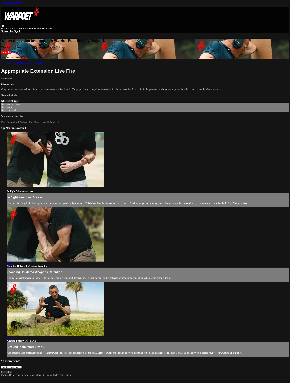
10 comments (7, 84)
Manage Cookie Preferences (51, 375)
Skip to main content (11, 2)
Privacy (25, 375)
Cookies (33, 375)
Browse (5, 28)
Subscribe (6, 52)
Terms (17, 375)
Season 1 (20, 127)
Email (16, 101)
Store (30, 28)
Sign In (17, 31)
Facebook (6, 101)
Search (23, 28)
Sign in (49, 28)
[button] (3, 26)
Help (11, 375)
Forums (14, 28)
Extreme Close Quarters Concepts (22, 63)
